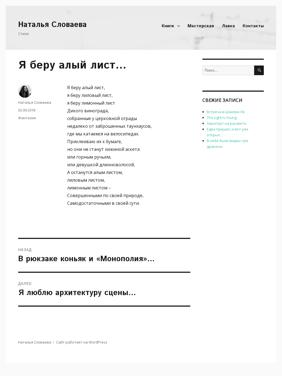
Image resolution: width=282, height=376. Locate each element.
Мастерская (201, 26)
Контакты (253, 26)
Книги (168, 26)
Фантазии (27, 117)
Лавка (228, 26)
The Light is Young (222, 117)
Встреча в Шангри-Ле (226, 111)
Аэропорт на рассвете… (228, 123)
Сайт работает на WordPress (81, 342)
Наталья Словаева (52, 24)
